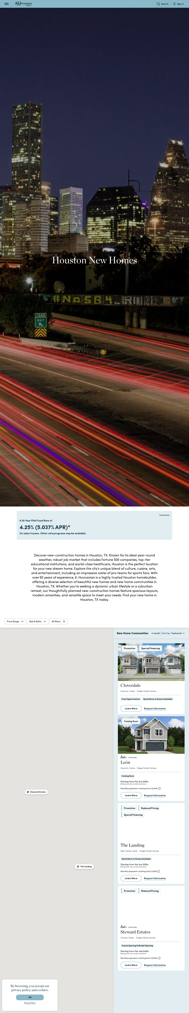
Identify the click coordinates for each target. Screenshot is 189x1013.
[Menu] (6, 4)
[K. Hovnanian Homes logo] (23, 4)
